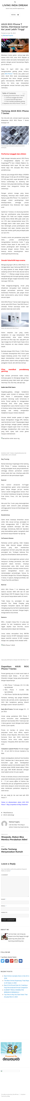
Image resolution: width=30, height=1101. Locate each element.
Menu (13, 15)
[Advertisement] (15, 1020)
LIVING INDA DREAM (15, 5)
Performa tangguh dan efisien (14, 97)
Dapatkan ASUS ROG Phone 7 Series (14, 103)
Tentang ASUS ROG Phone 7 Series (13, 95)
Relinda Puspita (8, 35)
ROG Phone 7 (9, 74)
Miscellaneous (8, 812)
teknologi (11, 815)
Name (3, 899)
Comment (4, 875)
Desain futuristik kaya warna (14, 99)
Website (4, 912)
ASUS (5, 815)
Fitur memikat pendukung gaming (15, 101)
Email (3, 906)
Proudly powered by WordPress (9, 1094)
